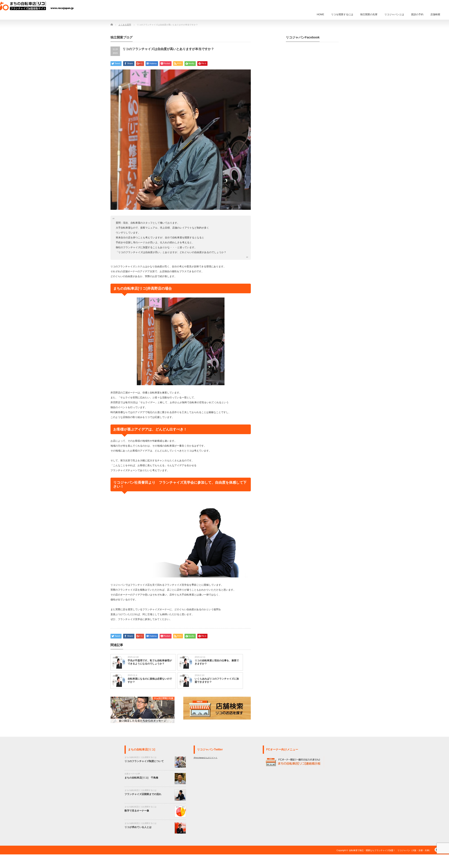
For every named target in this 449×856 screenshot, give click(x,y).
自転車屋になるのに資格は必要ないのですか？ (150, 680)
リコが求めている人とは (138, 827)
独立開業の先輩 (368, 14)
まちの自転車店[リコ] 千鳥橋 (141, 777)
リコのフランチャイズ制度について (144, 761)
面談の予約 (417, 14)
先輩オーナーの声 (132, 774)
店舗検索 (435, 14)
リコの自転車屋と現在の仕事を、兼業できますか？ (217, 662)
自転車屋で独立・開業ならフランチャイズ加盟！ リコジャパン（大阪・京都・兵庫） (390, 850)
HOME (320, 14)
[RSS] (437, 854)
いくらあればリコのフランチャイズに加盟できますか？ (217, 680)
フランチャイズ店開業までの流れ (143, 794)
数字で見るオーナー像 (137, 810)
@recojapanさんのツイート (205, 758)
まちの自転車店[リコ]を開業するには (140, 757)
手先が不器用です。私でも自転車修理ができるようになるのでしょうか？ (150, 662)
